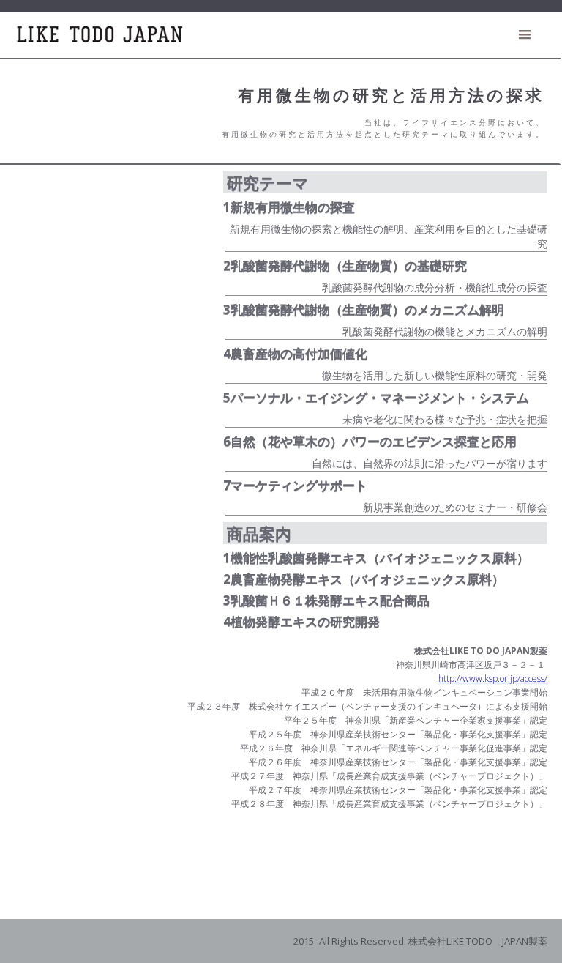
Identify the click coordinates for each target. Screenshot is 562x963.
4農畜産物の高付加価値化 (295, 353)
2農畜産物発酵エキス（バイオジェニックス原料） (363, 579)
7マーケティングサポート (295, 485)
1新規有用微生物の (289, 207)
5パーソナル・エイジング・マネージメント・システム (376, 397)
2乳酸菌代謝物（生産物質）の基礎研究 (345, 266)
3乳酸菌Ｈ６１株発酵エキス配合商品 (326, 600)
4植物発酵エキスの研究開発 (301, 621)
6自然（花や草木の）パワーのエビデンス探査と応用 (370, 441)
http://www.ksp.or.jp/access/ (492, 678)
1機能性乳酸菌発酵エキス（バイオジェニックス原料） (376, 558)
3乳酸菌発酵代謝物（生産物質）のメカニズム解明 (363, 309)
